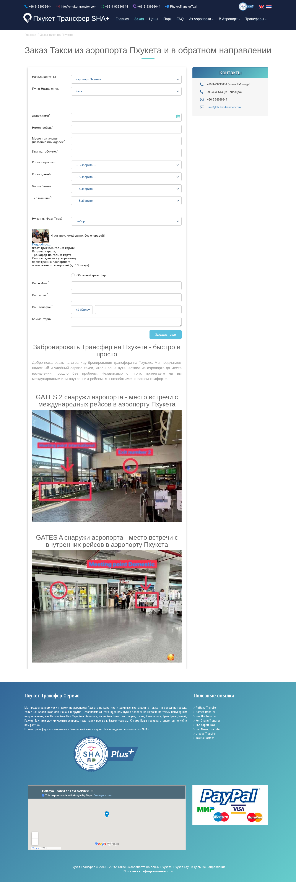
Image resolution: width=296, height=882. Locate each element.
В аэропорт (228, 19)
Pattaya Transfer (206, 707)
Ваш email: (40, 295)
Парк (167, 19)
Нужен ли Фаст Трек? (47, 218)
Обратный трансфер (91, 275)
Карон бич (105, 716)
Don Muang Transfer (208, 729)
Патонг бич (57, 716)
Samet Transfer (205, 712)
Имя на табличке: (45, 151)
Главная (122, 19)
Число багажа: (42, 186)
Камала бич (153, 716)
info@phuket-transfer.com (224, 107)
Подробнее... (41, 244)
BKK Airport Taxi (205, 725)
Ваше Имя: (40, 283)
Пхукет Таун (32, 720)
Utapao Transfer (206, 733)
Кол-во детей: (42, 174)
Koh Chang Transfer (208, 720)
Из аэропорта (200, 19)
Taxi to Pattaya (205, 738)
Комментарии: (42, 319)
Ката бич (91, 716)
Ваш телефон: (42, 307)
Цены (153, 19)
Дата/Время (41, 115)
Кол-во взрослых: (44, 162)
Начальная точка (44, 76)
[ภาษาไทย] (269, 6)
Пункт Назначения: (45, 88)
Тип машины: (42, 198)
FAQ (180, 19)
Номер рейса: (42, 127)
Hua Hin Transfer (206, 716)
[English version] (261, 6)
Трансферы (254, 19)
